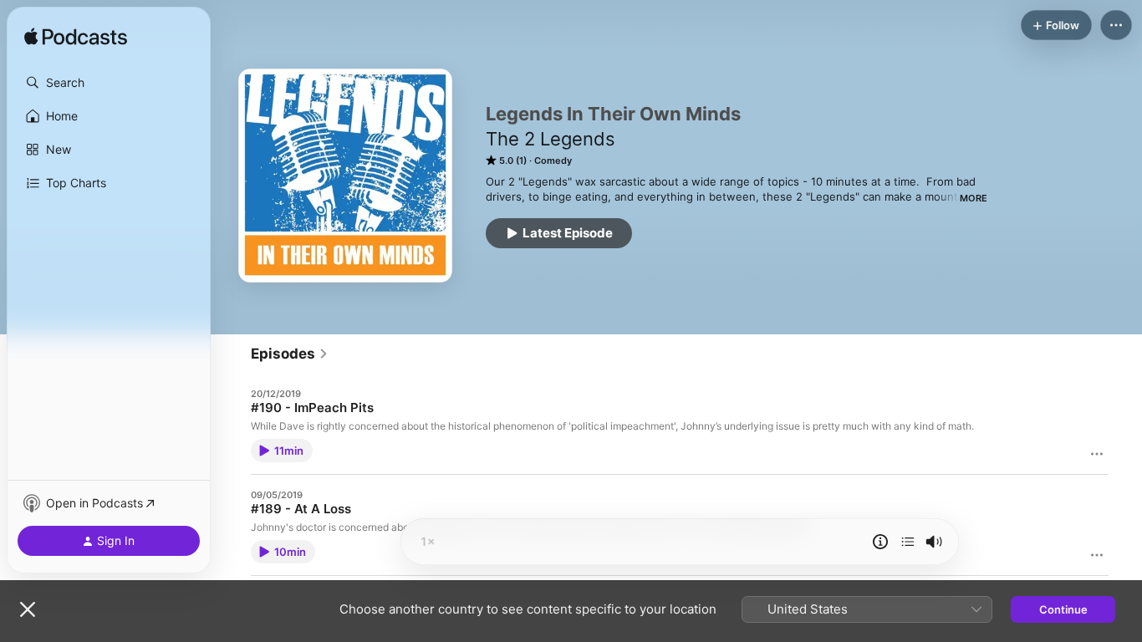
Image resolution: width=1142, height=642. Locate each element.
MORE (973, 198)
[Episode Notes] (880, 541)
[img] (75, 37)
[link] (290, 353)
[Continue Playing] (908, 541)
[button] (108, 83)
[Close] (27, 609)
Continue (1063, 609)
